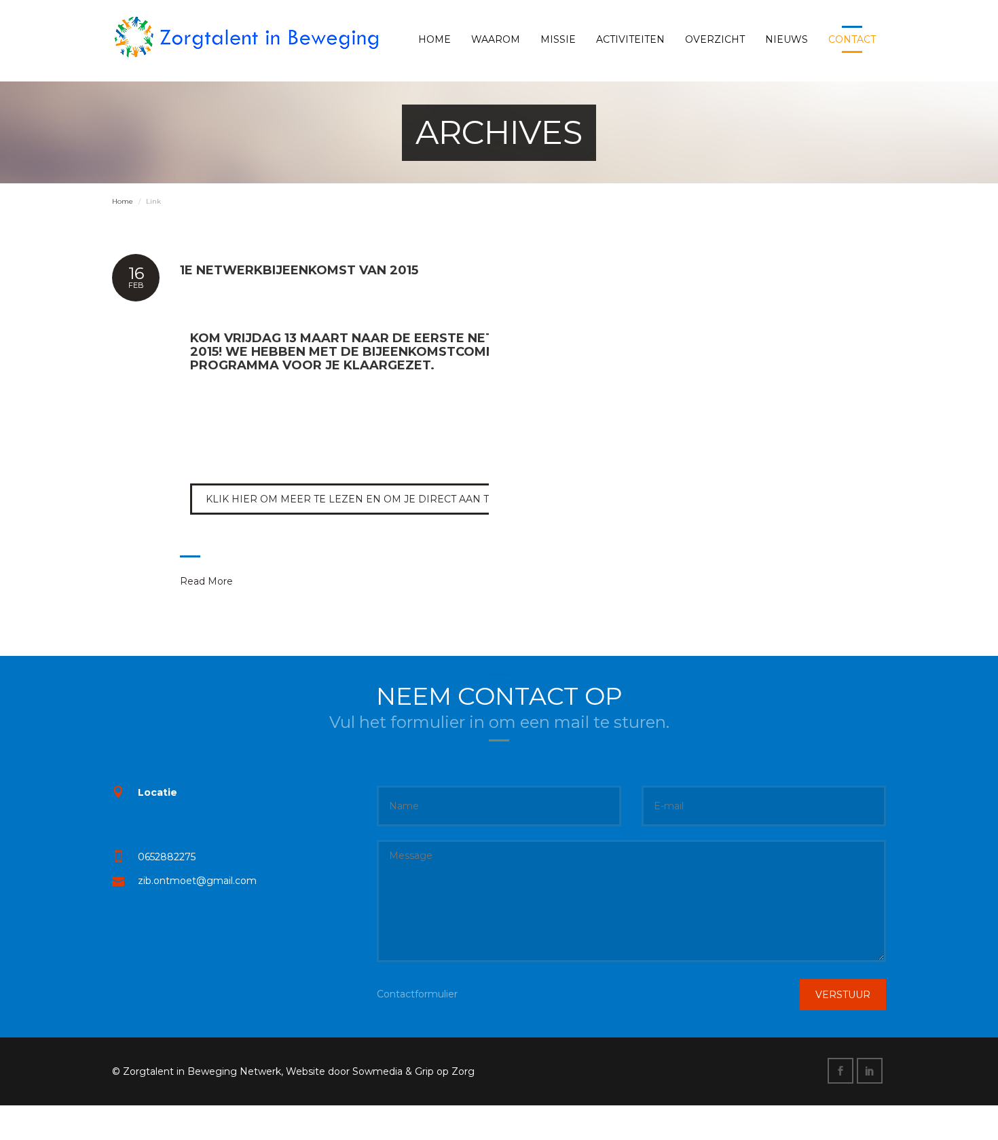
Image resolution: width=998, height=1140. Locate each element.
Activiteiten (630, 39)
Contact (852, 39)
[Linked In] (871, 1071)
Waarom (495, 39)
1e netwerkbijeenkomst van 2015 (299, 270)
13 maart (316, 338)
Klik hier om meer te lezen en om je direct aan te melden (375, 499)
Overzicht (715, 39)
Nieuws (786, 39)
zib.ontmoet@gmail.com (197, 881)
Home (434, 39)
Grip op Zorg (445, 1071)
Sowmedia (377, 1071)
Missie (558, 39)
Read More (206, 581)
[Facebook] (842, 1071)
